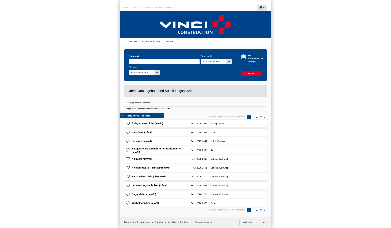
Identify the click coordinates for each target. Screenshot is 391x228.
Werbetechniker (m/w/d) (145, 203)
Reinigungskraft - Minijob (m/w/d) (151, 167)
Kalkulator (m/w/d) (142, 132)
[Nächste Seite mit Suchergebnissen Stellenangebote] (265, 117)
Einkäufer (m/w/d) (142, 141)
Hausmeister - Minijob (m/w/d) (149, 176)
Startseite (147, 8)
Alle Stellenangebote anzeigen (254, 58)
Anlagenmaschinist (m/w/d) (147, 123)
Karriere (169, 41)
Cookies (159, 222)
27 (261, 116)
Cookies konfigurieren (178, 222)
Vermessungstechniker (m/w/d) (149, 185)
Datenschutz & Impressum (137, 222)
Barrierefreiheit (202, 222)
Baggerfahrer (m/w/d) (144, 194)
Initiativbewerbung (151, 41)
